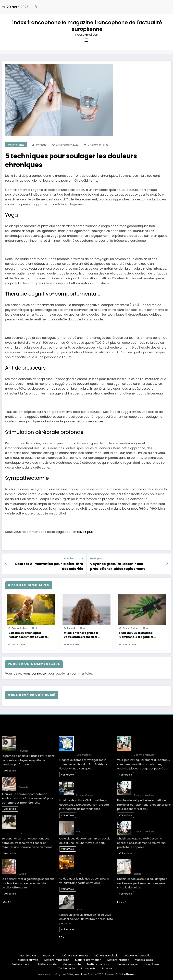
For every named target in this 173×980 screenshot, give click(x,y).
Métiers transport (99, 964)
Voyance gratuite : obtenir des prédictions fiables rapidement (117, 566)
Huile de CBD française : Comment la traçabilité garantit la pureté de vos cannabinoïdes (137, 635)
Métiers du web (28, 960)
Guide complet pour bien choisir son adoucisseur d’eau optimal (150, 865)
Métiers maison (22, 964)
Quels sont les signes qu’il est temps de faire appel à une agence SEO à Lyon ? (151, 787)
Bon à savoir (28, 955)
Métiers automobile (137, 955)
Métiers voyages (128, 964)
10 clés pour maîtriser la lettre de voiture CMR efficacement (92, 787)
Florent (71, 628)
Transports (88, 968)
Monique (41, 144)
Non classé (152, 964)
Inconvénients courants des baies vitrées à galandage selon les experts (37, 865)
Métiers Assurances (75, 955)
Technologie (66, 968)
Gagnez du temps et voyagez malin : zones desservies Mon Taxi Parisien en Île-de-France (93, 744)
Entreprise (49, 955)
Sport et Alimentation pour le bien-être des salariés (49, 566)
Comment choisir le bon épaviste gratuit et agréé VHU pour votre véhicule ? (93, 901)
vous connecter (35, 673)
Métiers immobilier (56, 960)
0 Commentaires (98, 144)
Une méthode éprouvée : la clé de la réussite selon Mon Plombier (37, 742)
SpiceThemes (127, 974)
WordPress (81, 974)
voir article (67, 774)
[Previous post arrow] (6, 564)
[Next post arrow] (167, 564)
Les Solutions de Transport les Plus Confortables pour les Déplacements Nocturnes (93, 863)
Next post (96, 558)
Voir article (10, 770)
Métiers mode (47, 964)
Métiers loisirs (144, 960)
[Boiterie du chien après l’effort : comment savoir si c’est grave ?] (31, 609)
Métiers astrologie (106, 955)
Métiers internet (118, 960)
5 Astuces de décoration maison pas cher (92, 825)
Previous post (73, 558)
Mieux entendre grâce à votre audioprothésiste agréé (81, 635)
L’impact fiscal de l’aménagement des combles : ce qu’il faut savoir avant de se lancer (35, 823)
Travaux (107, 968)
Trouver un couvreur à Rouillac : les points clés (34, 781)
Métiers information (88, 960)
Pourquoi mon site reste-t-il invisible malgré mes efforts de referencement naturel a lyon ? (152, 744)
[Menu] (86, 40)
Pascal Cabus (19, 628)
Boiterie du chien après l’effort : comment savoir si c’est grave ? (27, 635)
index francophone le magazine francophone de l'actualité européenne (87, 26)
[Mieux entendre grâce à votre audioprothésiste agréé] (86, 609)
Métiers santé (16, 144)
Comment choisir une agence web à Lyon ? (148, 825)
